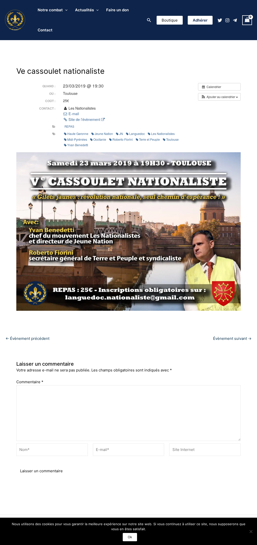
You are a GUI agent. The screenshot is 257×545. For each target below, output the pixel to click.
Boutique (170, 20)
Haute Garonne (77, 133)
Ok (130, 537)
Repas (69, 126)
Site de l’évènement (84, 119)
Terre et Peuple (149, 139)
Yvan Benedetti (77, 145)
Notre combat (50, 10)
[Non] (250, 531)
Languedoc (137, 133)
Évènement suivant (232, 338)
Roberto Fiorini (122, 139)
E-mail (73, 113)
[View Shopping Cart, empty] (247, 20)
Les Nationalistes (163, 133)
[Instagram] (227, 20)
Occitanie (99, 139)
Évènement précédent (27, 338)
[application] (65, 10)
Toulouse (172, 139)
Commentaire (29, 381)
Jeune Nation (104, 133)
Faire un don (117, 10)
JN (121, 133)
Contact (45, 30)
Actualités (84, 10)
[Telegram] (235, 20)
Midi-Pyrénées (77, 139)
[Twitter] (220, 20)
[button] (149, 20)
